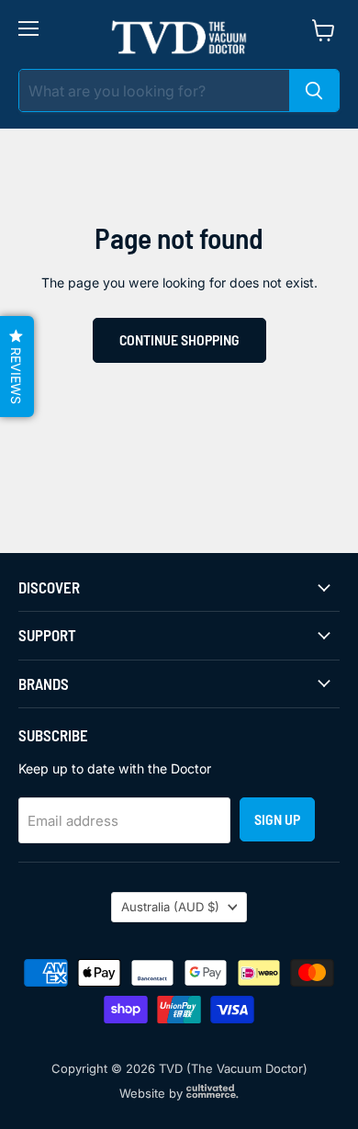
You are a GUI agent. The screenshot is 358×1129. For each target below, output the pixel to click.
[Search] (314, 90)
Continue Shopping (179, 339)
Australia (170, 906)
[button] (17, 366)
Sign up (277, 819)
